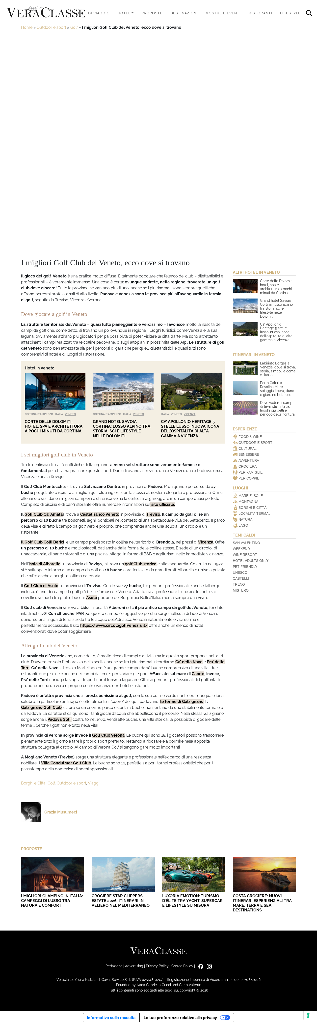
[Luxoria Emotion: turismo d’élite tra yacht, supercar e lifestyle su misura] (193, 874)
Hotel (124, 13)
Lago (243, 525)
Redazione (114, 966)
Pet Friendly (245, 567)
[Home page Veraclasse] (45, 12)
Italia (59, 414)
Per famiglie (250, 472)
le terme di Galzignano (182, 701)
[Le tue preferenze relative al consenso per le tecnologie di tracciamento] (308, 1015)
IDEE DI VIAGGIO (94, 13)
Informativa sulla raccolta (111, 1017)
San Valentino (246, 543)
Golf (74, 27)
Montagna (248, 502)
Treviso (153, 514)
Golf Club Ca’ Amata (44, 514)
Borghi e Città (252, 508)
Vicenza (189, 414)
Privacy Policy (157, 966)
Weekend (241, 549)
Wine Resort (245, 555)
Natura (245, 519)
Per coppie (248, 478)
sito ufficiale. (162, 504)
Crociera (247, 466)
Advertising (134, 966)
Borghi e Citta (33, 783)
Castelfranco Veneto (99, 514)
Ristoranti (260, 13)
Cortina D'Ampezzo (39, 414)
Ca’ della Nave (189, 662)
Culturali (248, 449)
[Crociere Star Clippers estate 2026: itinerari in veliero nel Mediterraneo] (123, 874)
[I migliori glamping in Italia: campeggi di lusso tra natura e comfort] (52, 874)
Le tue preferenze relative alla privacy (180, 1017)
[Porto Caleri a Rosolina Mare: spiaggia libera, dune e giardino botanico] (245, 388)
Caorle (198, 673)
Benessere (248, 454)
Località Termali (254, 513)
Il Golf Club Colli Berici (42, 542)
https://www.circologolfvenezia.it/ (114, 625)
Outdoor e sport (51, 27)
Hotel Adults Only (250, 561)
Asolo (91, 597)
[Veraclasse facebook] (199, 966)
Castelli (241, 578)
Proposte (151, 13)
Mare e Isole (250, 496)
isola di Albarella (44, 564)
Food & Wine (250, 437)
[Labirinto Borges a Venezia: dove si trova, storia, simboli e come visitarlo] (245, 368)
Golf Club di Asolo (41, 585)
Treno (239, 584)
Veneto (70, 414)
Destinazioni (184, 13)
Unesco (240, 572)
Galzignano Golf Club (41, 707)
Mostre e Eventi (223, 13)
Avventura (248, 460)
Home (26, 27)
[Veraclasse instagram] (208, 966)
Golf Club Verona (108, 735)
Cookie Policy (182, 966)
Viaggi (93, 783)
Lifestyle (290, 13)
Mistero (241, 590)
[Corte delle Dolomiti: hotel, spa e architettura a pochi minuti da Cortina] (55, 391)
